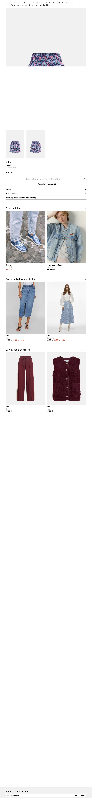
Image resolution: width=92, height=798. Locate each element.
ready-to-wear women (34, 3)
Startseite (9, 3)
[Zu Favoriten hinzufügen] (83, 179)
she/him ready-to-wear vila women (23, 5)
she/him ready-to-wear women (59, 3)
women (19, 3)
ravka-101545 (46, 5)
